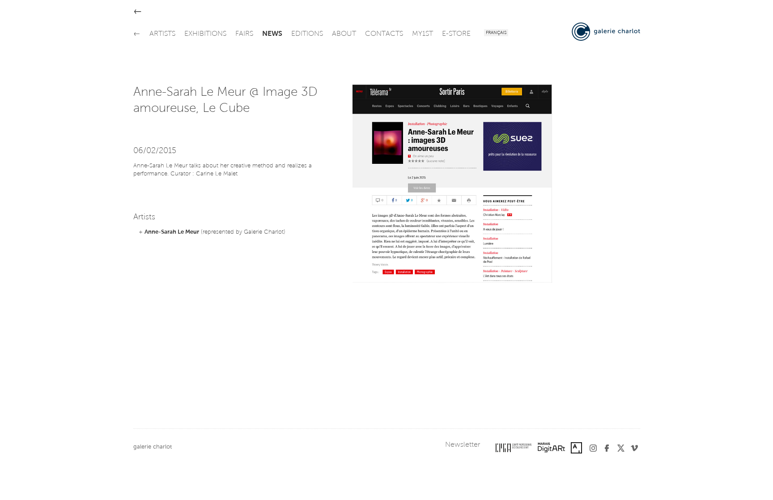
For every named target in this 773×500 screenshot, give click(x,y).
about (344, 34)
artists (162, 34)
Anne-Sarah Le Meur (171, 232)
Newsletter (462, 445)
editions (307, 34)
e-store (456, 34)
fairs (244, 34)
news (272, 34)
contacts (384, 34)
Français (496, 33)
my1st (422, 34)
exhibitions (205, 34)
